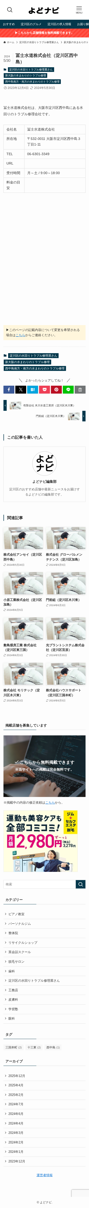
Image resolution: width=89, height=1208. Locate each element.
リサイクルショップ (22, 942)
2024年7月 (15, 1104)
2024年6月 (15, 1114)
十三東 (34, 1047)
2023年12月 (16, 1161)
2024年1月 (15, 1152)
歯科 (11, 971)
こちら (20, 335)
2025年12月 (16, 1076)
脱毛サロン (16, 961)
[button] (8, 390)
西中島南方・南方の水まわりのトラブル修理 (32, 81)
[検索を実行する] (81, 884)
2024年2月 (15, 1142)
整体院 (13, 933)
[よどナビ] (44, 10)
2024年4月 (15, 1123)
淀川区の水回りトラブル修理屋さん (31, 69)
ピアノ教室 (16, 914)
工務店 (13, 990)
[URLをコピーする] (80, 390)
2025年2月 (15, 1095)
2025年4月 (15, 1085)
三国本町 (13, 1047)
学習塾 (13, 1009)
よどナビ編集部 (44, 481)
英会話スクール (19, 952)
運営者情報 (45, 1175)
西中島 (53, 1047)
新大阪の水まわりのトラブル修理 (25, 75)
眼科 (11, 1018)
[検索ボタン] (10, 10)
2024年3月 (15, 1133)
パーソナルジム (19, 924)
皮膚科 (13, 999)
